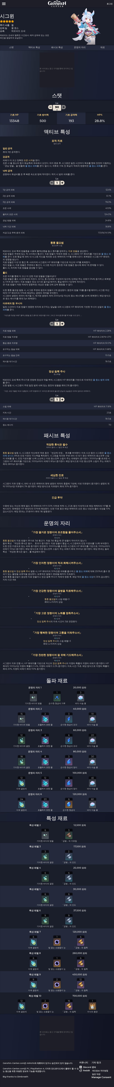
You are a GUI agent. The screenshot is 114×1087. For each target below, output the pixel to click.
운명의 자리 (80, 47)
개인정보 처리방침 (100, 1070)
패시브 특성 (57, 47)
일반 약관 (96, 1074)
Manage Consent (101, 1077)
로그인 (110, 4)
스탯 (11, 47)
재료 (102, 47)
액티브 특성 (34, 47)
